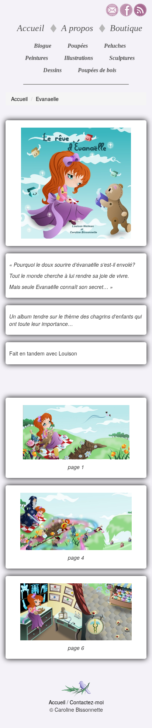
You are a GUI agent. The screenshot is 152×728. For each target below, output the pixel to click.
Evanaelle (47, 98)
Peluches (115, 46)
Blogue (42, 46)
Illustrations (78, 58)
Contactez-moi (87, 702)
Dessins (52, 70)
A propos (77, 28)
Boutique (126, 28)
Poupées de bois (97, 70)
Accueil (30, 28)
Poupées (78, 46)
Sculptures (122, 58)
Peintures (36, 58)
